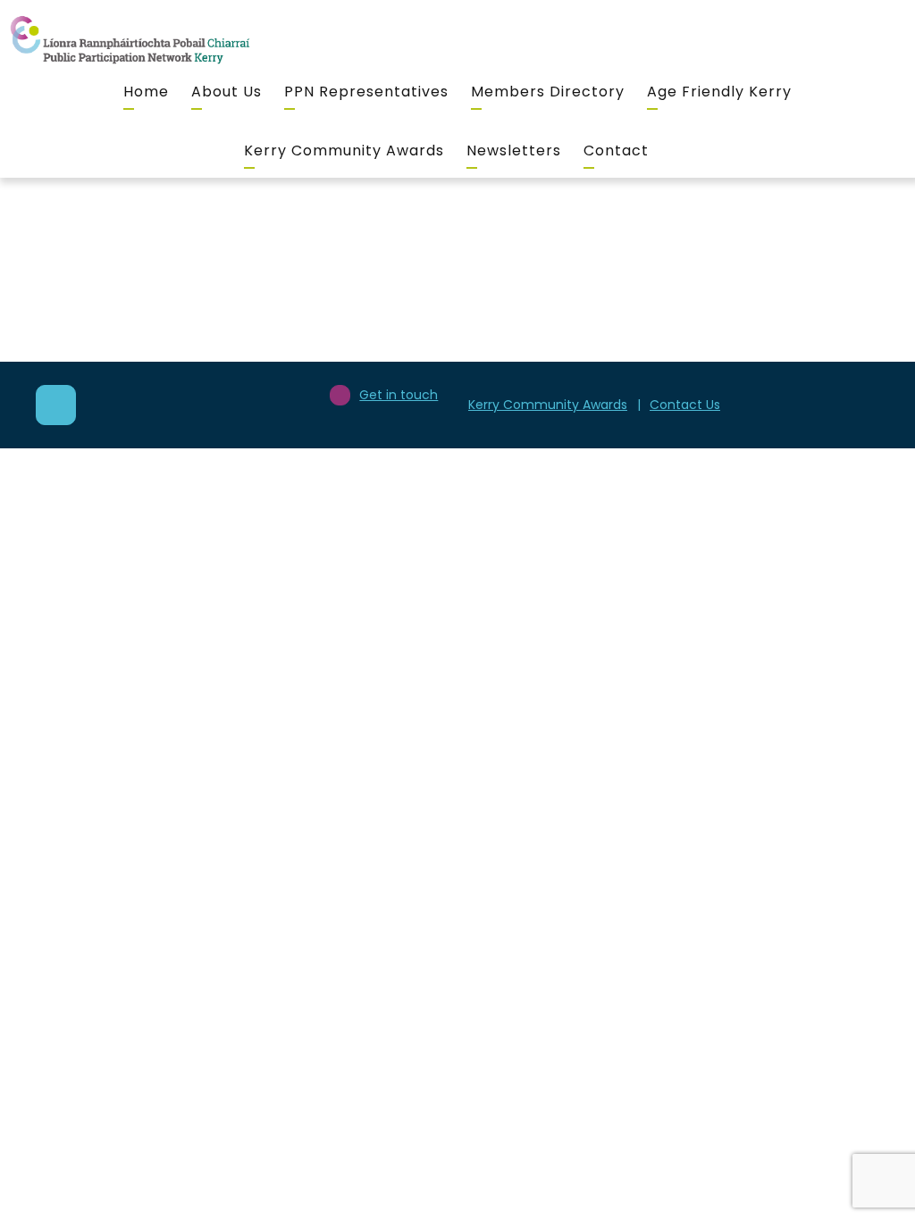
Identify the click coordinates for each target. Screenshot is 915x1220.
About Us (226, 91)
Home (146, 91)
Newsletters (513, 150)
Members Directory (548, 91)
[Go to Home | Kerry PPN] (129, 41)
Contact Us (685, 405)
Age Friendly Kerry (719, 91)
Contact (616, 150)
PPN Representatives (366, 91)
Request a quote (678, 365)
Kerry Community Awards (344, 150)
